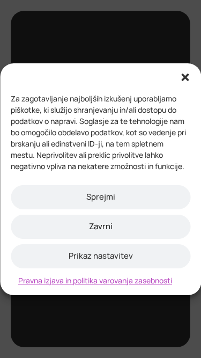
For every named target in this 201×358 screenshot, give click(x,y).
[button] (185, 76)
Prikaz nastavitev (101, 255)
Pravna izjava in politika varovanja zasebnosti (95, 280)
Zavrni (101, 226)
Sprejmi (100, 196)
